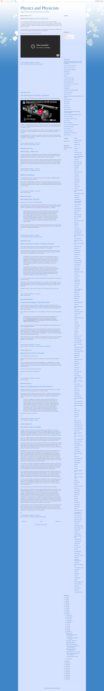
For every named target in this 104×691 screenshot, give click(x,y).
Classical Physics (78, 193)
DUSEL (75, 224)
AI (74, 146)
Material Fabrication (78, 344)
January (68, 658)
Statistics (76, 529)
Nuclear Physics (77, 403)
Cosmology (32, 170)
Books (75, 167)
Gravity (75, 294)
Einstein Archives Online (69, 79)
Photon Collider (77, 426)
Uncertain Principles (68, 130)
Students (76, 533)
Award (75, 159)
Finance (76, 266)
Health (75, 298)
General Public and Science (29, 64)
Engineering (76, 250)
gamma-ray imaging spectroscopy (36, 307)
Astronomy (26, 346)
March (68, 631)
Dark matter (76, 216)
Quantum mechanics (78, 476)
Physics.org (66, 105)
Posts (67, 35)
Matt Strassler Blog (68, 92)
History (75, 309)
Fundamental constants (77, 280)
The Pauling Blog (67, 128)
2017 (67, 613)
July (68, 624)
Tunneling (76, 577)
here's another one (43, 154)
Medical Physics (77, 351)
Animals (76, 148)
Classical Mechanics (78, 190)
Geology (76, 292)
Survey (75, 545)
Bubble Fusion (77, 171)
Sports (75, 523)
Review (75, 494)
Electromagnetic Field (78, 235)
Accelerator (26, 144)
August (68, 622)
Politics (29, 295)
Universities (76, 583)
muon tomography (34, 305)
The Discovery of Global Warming (71, 124)
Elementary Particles (28, 236)
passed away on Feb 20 (53, 24)
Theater (75, 557)
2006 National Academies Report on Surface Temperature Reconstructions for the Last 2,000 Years (73, 62)
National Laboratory (35, 516)
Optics (75, 414)
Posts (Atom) (44, 524)
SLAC (75, 508)
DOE (75, 222)
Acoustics (76, 144)
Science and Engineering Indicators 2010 (72, 114)
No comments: (37, 62)
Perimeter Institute (68, 99)
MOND (75, 361)
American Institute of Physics (70, 65)
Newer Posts (24, 521)
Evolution (76, 258)
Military (75, 357)
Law (75, 330)
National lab (76, 375)
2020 (67, 608)
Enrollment (76, 252)
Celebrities (76, 180)
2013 (67, 666)
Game (75, 287)
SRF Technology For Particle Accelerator (35, 95)
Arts (75, 150)
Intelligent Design (77, 317)
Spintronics (76, 521)
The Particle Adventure (68, 126)
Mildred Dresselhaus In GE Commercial (34, 19)
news (75, 388)
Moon (75, 365)
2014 (67, 664)
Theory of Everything (78, 564)
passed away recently (25, 179)
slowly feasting (40, 358)
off (74, 408)
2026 (67, 597)
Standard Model (36, 236)
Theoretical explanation (76, 560)
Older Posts (58, 521)
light (75, 334)
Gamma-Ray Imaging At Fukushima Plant (35, 302)
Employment (76, 246)
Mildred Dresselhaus (28, 175)
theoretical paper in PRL (28, 204)
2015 (67, 662)
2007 (67, 677)
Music (75, 369)
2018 (67, 611)
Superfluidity (76, 539)
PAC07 (75, 416)
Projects (76, 456)
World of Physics (67, 134)
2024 (67, 601)
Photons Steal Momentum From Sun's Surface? (37, 386)
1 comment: (37, 168)
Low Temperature (77, 340)
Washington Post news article (54, 432)
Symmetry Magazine (68, 122)
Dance (75, 212)
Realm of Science (67, 109)
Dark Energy (37, 170)
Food (75, 273)
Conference (76, 204)
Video (38, 144)
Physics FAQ (66, 101)
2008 (67, 675)
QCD (75, 464)
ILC (75, 315)
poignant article (29, 246)
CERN (75, 182)
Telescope (76, 553)
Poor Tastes (76, 451)
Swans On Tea (67, 120)
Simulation (76, 506)
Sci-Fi (75, 500)
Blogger (57, 688)
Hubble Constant (77, 311)
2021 (67, 606)
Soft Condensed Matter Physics (77, 513)
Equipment (76, 254)
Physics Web (66, 103)
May (68, 627)
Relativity (76, 490)
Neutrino (76, 384)
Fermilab (76, 264)
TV (43, 64)
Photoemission (77, 424)
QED (75, 466)
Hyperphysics (67, 88)
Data (75, 218)
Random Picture (77, 486)
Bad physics (76, 161)
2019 (67, 610)
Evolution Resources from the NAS (71, 83)
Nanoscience (77, 371)
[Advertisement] (41, 78)
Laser (29, 516)
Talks (75, 549)
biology (75, 165)
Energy (75, 248)
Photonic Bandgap (78, 428)
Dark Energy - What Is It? (29, 151)
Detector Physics (32, 346)
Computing (76, 199)
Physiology (76, 443)
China (75, 188)
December (69, 615)
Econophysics (77, 230)
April (68, 629)
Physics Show (77, 441)
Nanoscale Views (67, 94)
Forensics (76, 275)
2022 (67, 604)
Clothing (76, 197)
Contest (75, 206)
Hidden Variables (77, 302)
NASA (75, 373)
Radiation (76, 482)
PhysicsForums (67, 107)
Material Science (77, 347)
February (69, 633)
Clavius (65, 75)
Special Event (77, 517)
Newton (75, 392)
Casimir (75, 178)
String (75, 531)
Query (75, 480)
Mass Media (76, 342)
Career (75, 176)
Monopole (76, 363)
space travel (76, 515)
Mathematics (77, 349)
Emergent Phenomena (78, 243)
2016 (67, 661)
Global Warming (67, 86)
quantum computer (78, 470)
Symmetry (76, 547)
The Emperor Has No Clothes (31, 427)
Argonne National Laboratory (70, 69)
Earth (75, 226)
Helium (75, 300)
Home (41, 521)
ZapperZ (67, 145)
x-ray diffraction (77, 592)
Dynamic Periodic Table (69, 77)
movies (75, 367)
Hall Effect (76, 296)
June (68, 626)
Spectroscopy (77, 519)
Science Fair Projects (68, 116)
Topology (76, 569)
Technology (76, 551)
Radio (75, 484)
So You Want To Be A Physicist (70, 118)
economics (76, 228)
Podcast (76, 447)
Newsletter (76, 390)
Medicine (76, 353)
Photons (36, 420)
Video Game (76, 587)
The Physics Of (77, 555)
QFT (75, 468)
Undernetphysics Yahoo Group (70, 132)
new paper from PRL (27, 393)
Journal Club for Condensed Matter (71, 90)
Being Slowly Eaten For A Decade (32, 353)
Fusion (75, 285)
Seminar (76, 504)
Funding (25, 295)
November (69, 617)
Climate (75, 195)
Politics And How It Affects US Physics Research (37, 244)
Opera (75, 412)
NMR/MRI (76, 394)
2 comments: (37, 235)
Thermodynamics (77, 567)
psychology (76, 460)
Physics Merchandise (78, 436)
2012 (67, 668)
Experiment (76, 260)
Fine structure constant (77, 269)
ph (74, 418)
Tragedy (76, 573)
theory (41, 236)
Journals (76, 325)
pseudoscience (77, 458)
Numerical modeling (78, 405)
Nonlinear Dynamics (78, 398)
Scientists (76, 502)
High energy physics (78, 306)
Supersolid (76, 543)
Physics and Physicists (40, 8)
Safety (75, 498)
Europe (75, 256)
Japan (75, 323)
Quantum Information (78, 473)
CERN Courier (67, 71)
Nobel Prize (76, 396)
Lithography (76, 338)
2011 (67, 670)
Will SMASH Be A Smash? (30, 199)
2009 (67, 673)
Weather (76, 590)
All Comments (69, 38)
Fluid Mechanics (77, 271)
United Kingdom (77, 581)
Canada (75, 174)
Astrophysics (26, 170)
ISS (75, 319)
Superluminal (77, 541)
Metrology (76, 355)
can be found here (37, 368)
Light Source (76, 336)
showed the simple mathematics (40, 278)
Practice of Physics (78, 453)
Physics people (39, 64)
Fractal (75, 278)
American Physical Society (69, 67)
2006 (67, 679)
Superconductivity (32, 144)
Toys (75, 571)
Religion (76, 492)
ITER (75, 321)
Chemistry (76, 186)
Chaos (75, 184)
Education (76, 232)
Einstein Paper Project (68, 82)
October (68, 618)
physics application (47, 346)
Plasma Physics (77, 445)
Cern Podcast (67, 73)
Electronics (76, 238)
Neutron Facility (77, 386)
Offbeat (41, 516)
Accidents (26, 516)
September (69, 620)
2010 (67, 671)
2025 (67, 599)
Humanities (76, 313)
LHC (75, 332)
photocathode (77, 422)
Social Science (77, 510)
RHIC (75, 496)
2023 (67, 602)
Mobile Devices (77, 359)
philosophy (76, 420)
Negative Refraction (78, 380)
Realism (76, 488)
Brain (75, 169)
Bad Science (77, 163)
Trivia (75, 575)
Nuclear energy (39, 346)
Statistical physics (78, 527)
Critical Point (77, 210)
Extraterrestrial (77, 262)
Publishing (76, 462)
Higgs (75, 304)
